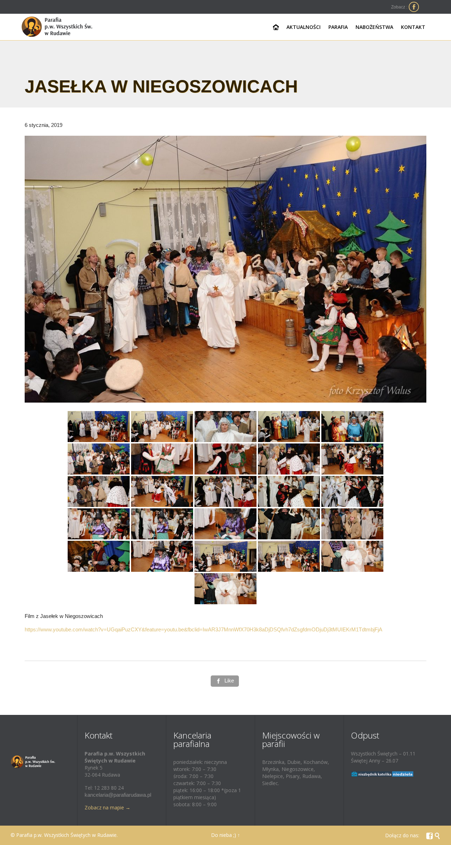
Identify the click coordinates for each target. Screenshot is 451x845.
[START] (276, 27)
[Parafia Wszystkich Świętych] (57, 27)
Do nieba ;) (223, 835)
